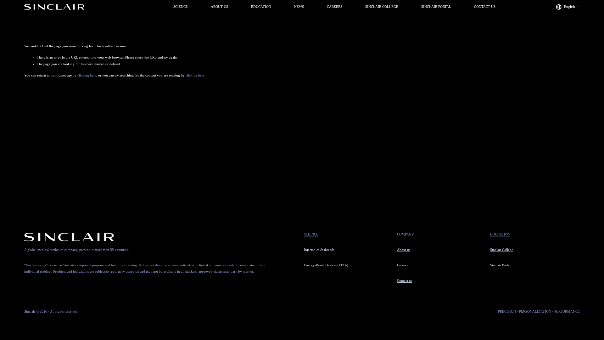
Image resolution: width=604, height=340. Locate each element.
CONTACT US (484, 6)
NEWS (299, 6)
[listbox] (568, 6)
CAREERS (334, 6)
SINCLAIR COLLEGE (381, 6)
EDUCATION (261, 6)
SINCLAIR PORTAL (436, 6)
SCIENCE (180, 6)
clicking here (86, 75)
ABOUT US (219, 6)
